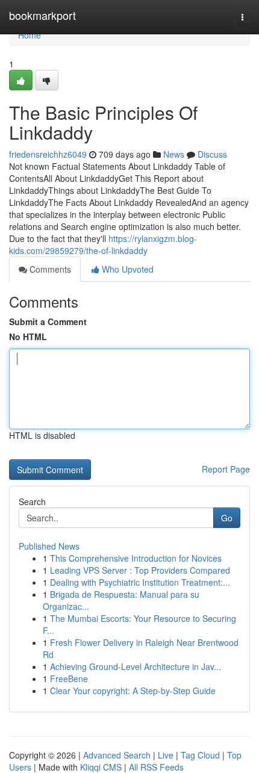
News (173, 154)
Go (226, 518)
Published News (49, 546)
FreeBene (69, 678)
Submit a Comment (48, 321)
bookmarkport (42, 15)
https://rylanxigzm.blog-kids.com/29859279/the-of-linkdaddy (103, 244)
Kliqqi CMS (101, 767)
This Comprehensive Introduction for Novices (136, 558)
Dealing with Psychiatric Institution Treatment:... (140, 582)
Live (165, 755)
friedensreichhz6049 (48, 154)
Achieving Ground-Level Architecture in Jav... (135, 666)
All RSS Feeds (156, 767)
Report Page (226, 469)
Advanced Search (117, 755)
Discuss (212, 154)
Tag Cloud (200, 755)
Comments (49, 269)
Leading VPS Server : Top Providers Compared (140, 570)
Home (29, 35)
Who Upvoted (126, 269)
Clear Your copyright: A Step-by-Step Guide (133, 691)
